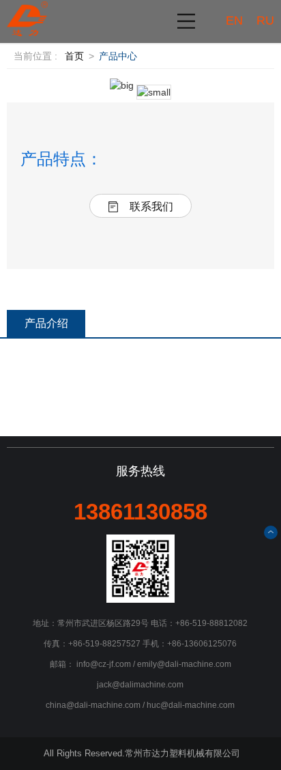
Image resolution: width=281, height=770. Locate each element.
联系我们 (151, 206)
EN (234, 20)
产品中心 (118, 56)
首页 (74, 56)
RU (265, 20)
